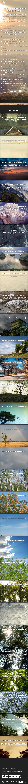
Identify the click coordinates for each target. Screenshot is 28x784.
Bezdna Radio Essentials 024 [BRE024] (14, 251)
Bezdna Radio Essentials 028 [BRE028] (14, 162)
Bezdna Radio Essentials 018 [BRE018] (14, 362)
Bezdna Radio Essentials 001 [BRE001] (14, 740)
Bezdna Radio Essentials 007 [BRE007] (14, 607)
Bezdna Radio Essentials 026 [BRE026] (14, 206)
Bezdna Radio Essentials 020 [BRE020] (14, 318)
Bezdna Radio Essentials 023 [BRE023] (14, 273)
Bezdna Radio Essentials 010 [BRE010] (14, 540)
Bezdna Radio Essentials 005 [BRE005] (14, 651)
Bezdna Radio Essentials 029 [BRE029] (14, 140)
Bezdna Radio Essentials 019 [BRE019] (14, 340)
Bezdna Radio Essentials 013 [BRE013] (14, 473)
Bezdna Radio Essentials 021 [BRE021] (14, 295)
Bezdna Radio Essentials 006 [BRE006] (14, 629)
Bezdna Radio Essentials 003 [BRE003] (14, 696)
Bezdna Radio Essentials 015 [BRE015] (14, 429)
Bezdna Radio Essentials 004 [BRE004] (14, 673)
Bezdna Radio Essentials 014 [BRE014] (14, 451)
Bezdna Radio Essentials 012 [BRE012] (14, 495)
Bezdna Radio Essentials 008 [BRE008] (14, 584)
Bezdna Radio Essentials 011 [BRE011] (14, 518)
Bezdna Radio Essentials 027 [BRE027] (14, 184)
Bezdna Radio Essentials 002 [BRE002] (14, 718)
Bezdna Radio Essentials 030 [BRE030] (14, 118)
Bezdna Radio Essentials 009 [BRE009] (14, 562)
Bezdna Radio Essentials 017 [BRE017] (14, 384)
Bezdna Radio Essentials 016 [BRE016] (14, 407)
